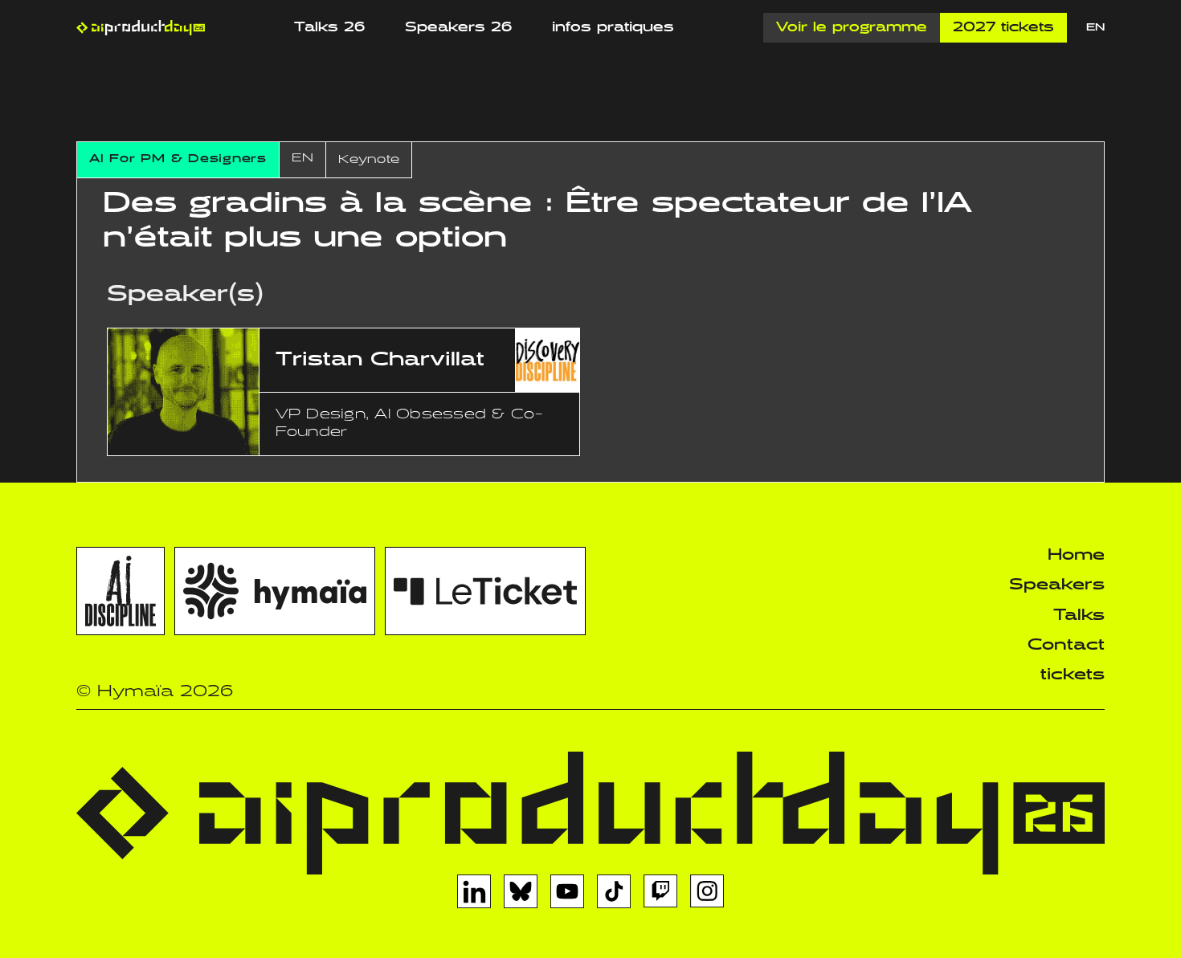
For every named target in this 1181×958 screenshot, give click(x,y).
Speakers (1057, 585)
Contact (1066, 645)
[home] (140, 27)
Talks (1079, 615)
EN (1095, 28)
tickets (1072, 675)
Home (1076, 555)
